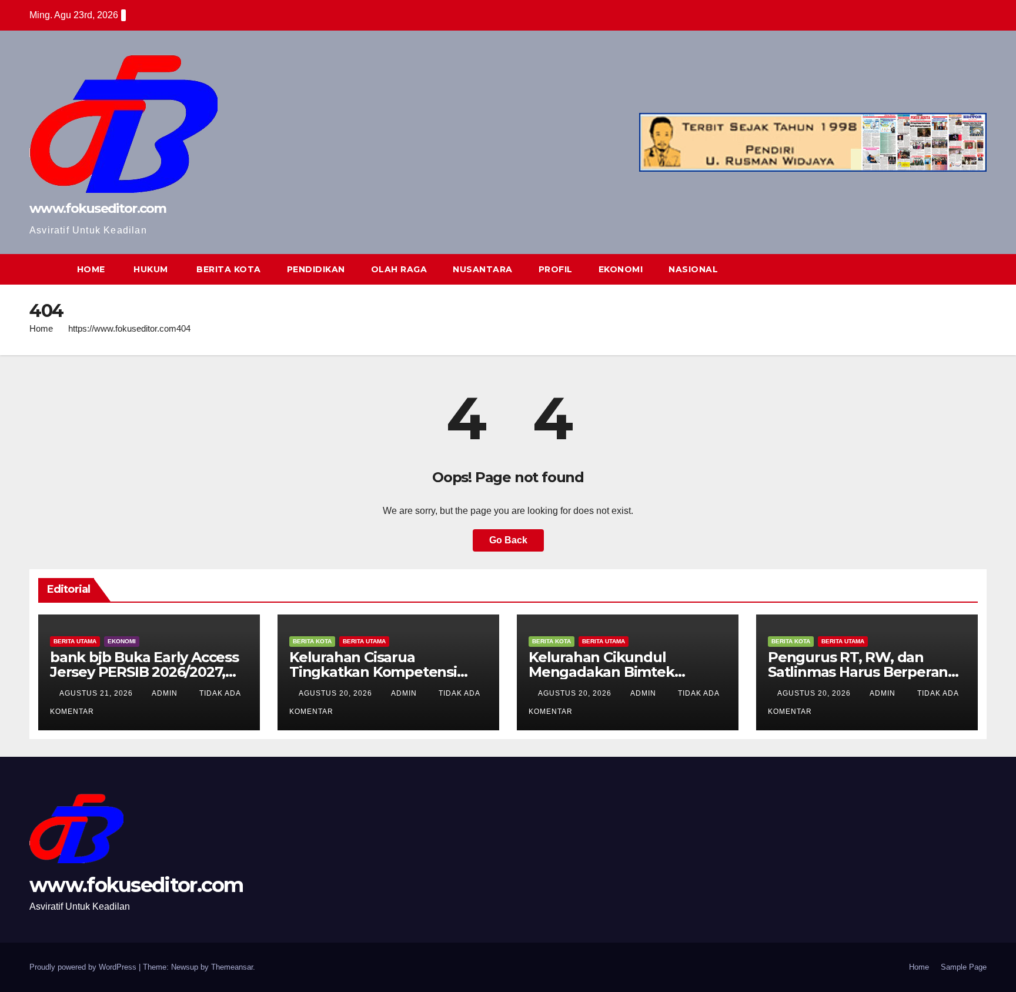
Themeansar (232, 967)
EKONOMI (621, 269)
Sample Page (964, 967)
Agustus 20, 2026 (337, 693)
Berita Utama (75, 641)
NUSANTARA (483, 269)
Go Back (508, 540)
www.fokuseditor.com (97, 208)
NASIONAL (693, 269)
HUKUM (149, 269)
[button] (956, 269)
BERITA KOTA (227, 269)
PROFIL (556, 269)
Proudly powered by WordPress (84, 967)
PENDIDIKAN (316, 269)
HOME (91, 269)
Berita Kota (312, 641)
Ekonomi (122, 641)
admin (166, 693)
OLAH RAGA (399, 269)
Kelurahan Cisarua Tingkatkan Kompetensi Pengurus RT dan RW (373, 672)
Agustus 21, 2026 (97, 693)
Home (41, 328)
